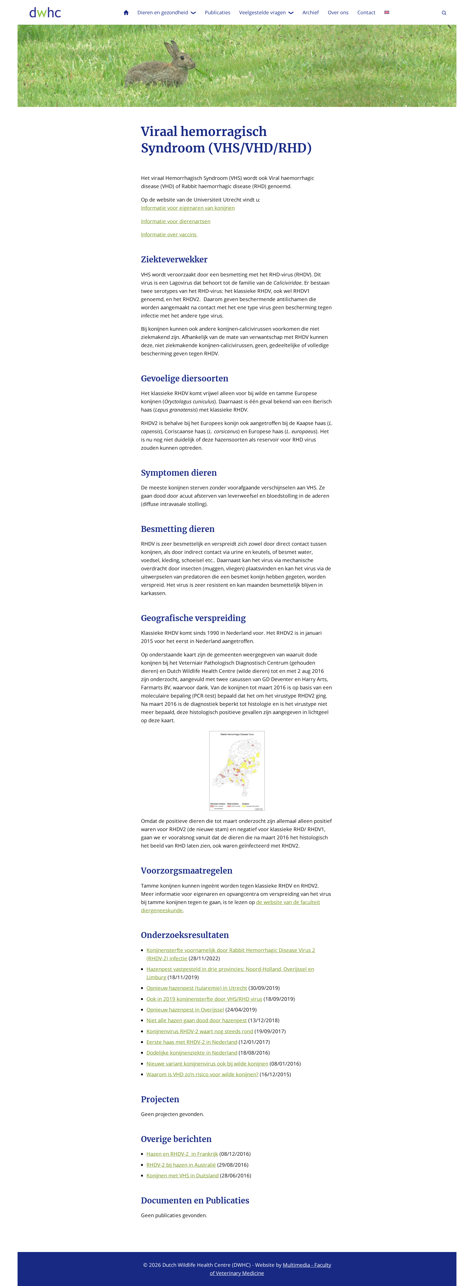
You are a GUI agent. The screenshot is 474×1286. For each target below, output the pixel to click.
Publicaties (217, 12)
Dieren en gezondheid (162, 12)
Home (126, 12)
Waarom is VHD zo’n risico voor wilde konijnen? (202, 1074)
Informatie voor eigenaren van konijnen (188, 207)
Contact (366, 12)
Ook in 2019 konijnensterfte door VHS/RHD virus (204, 998)
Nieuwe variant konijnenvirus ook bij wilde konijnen (207, 1063)
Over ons (338, 12)
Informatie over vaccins (169, 234)
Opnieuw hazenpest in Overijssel (185, 1009)
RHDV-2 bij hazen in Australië (181, 1164)
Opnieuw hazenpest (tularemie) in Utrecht (196, 987)
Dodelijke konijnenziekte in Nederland (191, 1052)
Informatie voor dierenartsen (175, 221)
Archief (311, 12)
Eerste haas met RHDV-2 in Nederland (191, 1041)
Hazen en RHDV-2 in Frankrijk (182, 1153)
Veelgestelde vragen (262, 12)
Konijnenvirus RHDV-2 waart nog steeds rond (199, 1031)
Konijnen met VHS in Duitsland (182, 1175)
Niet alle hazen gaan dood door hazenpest (196, 1020)
